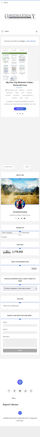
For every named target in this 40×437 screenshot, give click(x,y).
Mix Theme (20, 420)
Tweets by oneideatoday (11, 306)
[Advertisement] (20, 140)
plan (23, 93)
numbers (30, 90)
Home (27, 167)
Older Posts (8, 167)
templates (17, 95)
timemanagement (28, 95)
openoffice (10, 93)
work (26, 98)
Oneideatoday (20, 418)
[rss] (31, 391)
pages (18, 93)
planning (30, 93)
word (22, 98)
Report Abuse (10, 404)
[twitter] (21, 218)
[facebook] (15, 218)
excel (23, 90)
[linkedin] (18, 218)
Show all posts (31, 41)
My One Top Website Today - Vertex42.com (20, 83)
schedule (9, 95)
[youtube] (24, 218)
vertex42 (15, 98)
